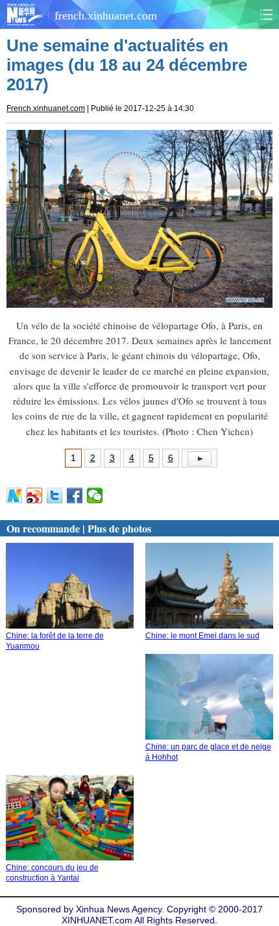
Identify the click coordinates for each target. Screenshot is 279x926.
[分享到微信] (95, 495)
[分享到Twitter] (55, 495)
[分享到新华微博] (14, 495)
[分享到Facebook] (75, 495)
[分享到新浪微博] (35, 495)
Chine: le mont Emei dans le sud (202, 635)
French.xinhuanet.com (45, 108)
